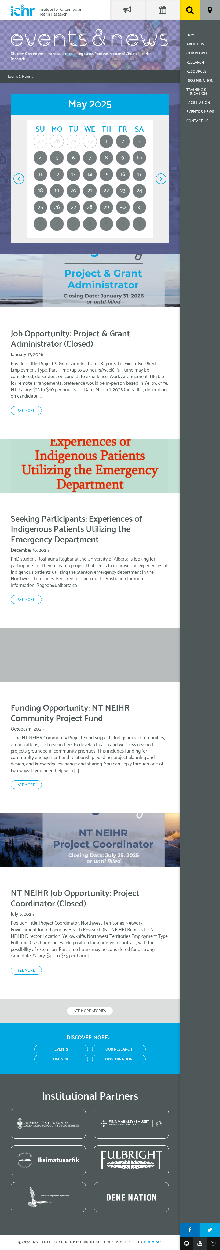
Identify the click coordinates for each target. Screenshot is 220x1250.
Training (61, 1059)
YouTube (200, 1243)
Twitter (210, 1230)
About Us (195, 44)
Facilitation (198, 103)
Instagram (213, 1243)
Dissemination (200, 81)
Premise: (153, 1242)
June (161, 178)
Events (61, 1049)
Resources (196, 72)
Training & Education (196, 92)
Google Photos (186, 1243)
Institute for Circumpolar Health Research (46, 10)
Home (191, 35)
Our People (197, 53)
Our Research (118, 1049)
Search (190, 10)
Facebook (190, 1230)
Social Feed (127, 10)
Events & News (200, 112)
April (18, 178)
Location (210, 10)
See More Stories (90, 1011)
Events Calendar (162, 10)
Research (195, 63)
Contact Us (197, 121)
